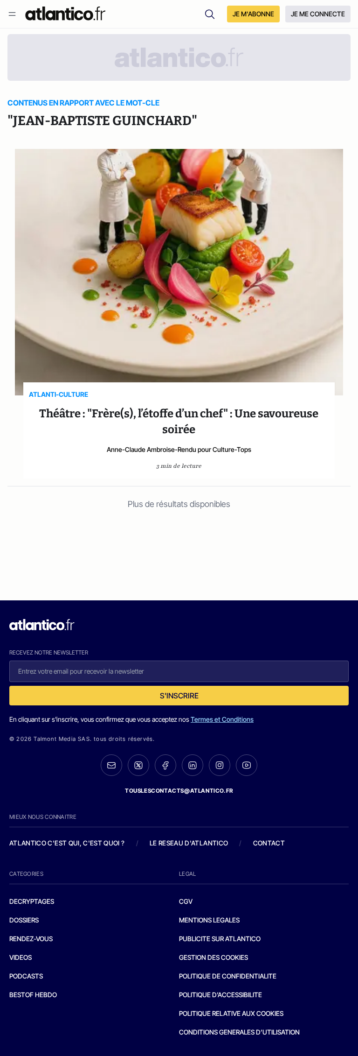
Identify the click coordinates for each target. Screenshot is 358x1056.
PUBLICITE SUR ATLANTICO (220, 939)
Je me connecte (318, 14)
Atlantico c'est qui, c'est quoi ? (67, 843)
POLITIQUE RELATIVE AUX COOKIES (231, 1013)
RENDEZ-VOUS (31, 939)
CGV (186, 901)
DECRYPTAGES (31, 901)
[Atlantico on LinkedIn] (192, 765)
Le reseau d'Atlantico (189, 843)
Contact (269, 843)
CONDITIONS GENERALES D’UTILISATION (239, 1032)
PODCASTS (26, 976)
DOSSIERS (24, 920)
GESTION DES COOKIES (213, 957)
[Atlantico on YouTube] (246, 765)
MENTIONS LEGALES (209, 920)
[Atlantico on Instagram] (219, 765)
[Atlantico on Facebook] (165, 765)
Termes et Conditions (222, 719)
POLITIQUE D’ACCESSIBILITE (220, 995)
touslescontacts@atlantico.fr (179, 790)
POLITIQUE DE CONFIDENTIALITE (227, 976)
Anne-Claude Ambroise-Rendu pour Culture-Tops (179, 449)
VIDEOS (20, 957)
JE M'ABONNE (253, 14)
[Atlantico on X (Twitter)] (138, 765)
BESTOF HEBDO (33, 995)
